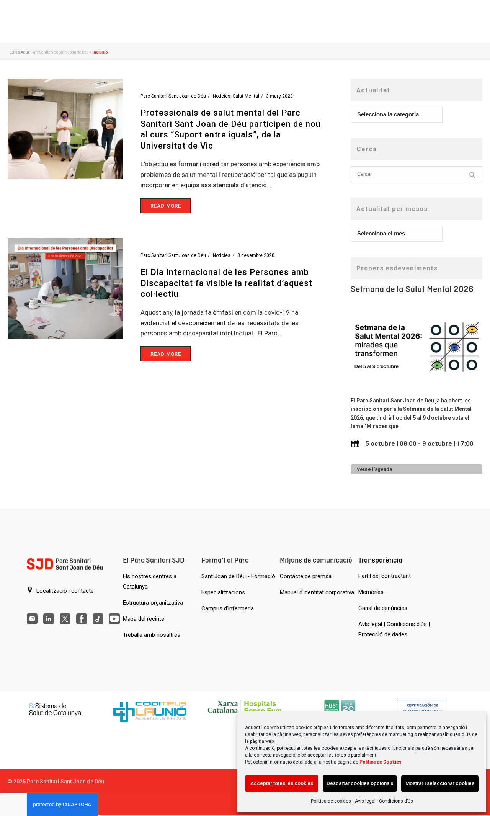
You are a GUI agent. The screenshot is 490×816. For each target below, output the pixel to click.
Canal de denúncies (382, 608)
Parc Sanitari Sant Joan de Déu (173, 96)
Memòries (371, 592)
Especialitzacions (223, 592)
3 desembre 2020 (255, 255)
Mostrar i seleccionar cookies (439, 783)
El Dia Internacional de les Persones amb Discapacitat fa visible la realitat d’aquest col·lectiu (226, 283)
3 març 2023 (279, 96)
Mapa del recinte (143, 618)
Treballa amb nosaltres (151, 634)
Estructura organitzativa (153, 602)
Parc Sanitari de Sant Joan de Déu (60, 52)
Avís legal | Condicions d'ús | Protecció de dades (394, 629)
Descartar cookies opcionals (360, 783)
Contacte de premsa (306, 576)
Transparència (380, 560)
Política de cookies (331, 801)
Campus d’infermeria (227, 608)
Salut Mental (246, 96)
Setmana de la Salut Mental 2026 (412, 289)
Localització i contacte (64, 590)
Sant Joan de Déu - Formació (238, 576)
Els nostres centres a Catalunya (149, 581)
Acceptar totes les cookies (281, 783)
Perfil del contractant (384, 575)
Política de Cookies (380, 762)
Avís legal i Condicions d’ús (384, 801)
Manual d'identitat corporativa (317, 592)
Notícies (221, 96)
